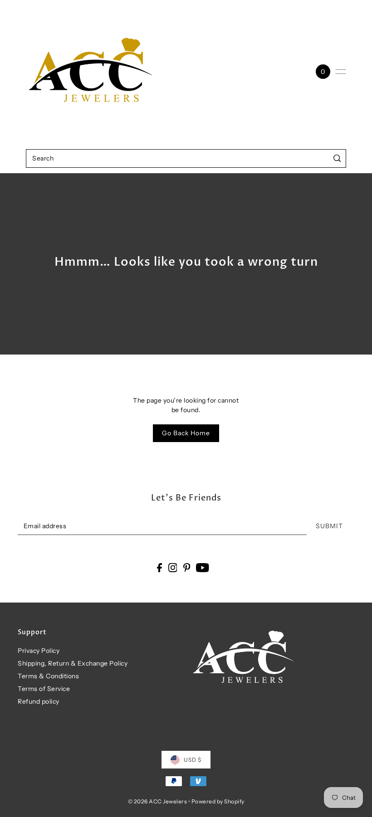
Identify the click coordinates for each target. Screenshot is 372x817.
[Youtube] (202, 567)
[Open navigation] (340, 71)
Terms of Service (44, 689)
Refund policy (38, 701)
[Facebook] (159, 567)
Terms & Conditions (48, 676)
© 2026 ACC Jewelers (157, 801)
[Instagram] (172, 567)
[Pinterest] (187, 567)
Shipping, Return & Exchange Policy (72, 663)
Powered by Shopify (218, 801)
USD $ (192, 759)
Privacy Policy (38, 651)
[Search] (337, 158)
